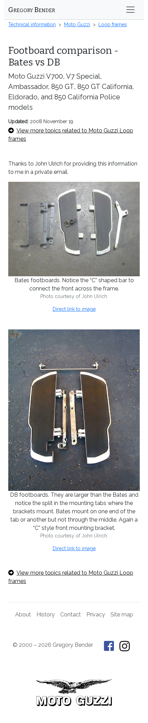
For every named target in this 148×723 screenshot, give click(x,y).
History (45, 614)
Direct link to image (74, 309)
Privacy (95, 614)
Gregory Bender (31, 10)
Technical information (32, 24)
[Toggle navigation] (130, 9)
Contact (70, 614)
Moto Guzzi (77, 24)
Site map (121, 614)
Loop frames (112, 24)
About (23, 614)
